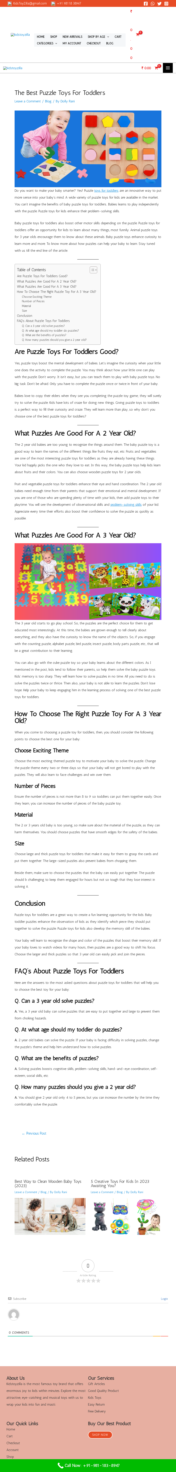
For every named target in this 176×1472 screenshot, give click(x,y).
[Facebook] (146, 3)
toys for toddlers (106, 190)
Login (164, 1299)
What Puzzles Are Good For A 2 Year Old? (46, 281)
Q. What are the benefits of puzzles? (44, 335)
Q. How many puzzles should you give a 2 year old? (54, 339)
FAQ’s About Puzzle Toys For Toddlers (43, 321)
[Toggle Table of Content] (91, 270)
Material (26, 306)
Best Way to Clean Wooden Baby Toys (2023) (48, 1183)
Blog (48, 101)
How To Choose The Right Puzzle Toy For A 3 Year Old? (56, 292)
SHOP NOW (100, 1434)
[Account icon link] (155, 35)
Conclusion (24, 316)
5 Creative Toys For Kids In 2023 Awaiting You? (120, 1183)
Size (24, 310)
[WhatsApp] (152, 3)
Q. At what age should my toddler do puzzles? (50, 330)
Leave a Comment (28, 101)
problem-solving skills (126, 505)
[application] (107, 36)
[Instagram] (166, 3)
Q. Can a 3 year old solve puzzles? (43, 326)
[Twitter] (159, 3)
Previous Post (34, 1133)
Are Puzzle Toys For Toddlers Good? (42, 276)
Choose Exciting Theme (37, 296)
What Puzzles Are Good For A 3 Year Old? (46, 287)
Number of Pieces (33, 301)
